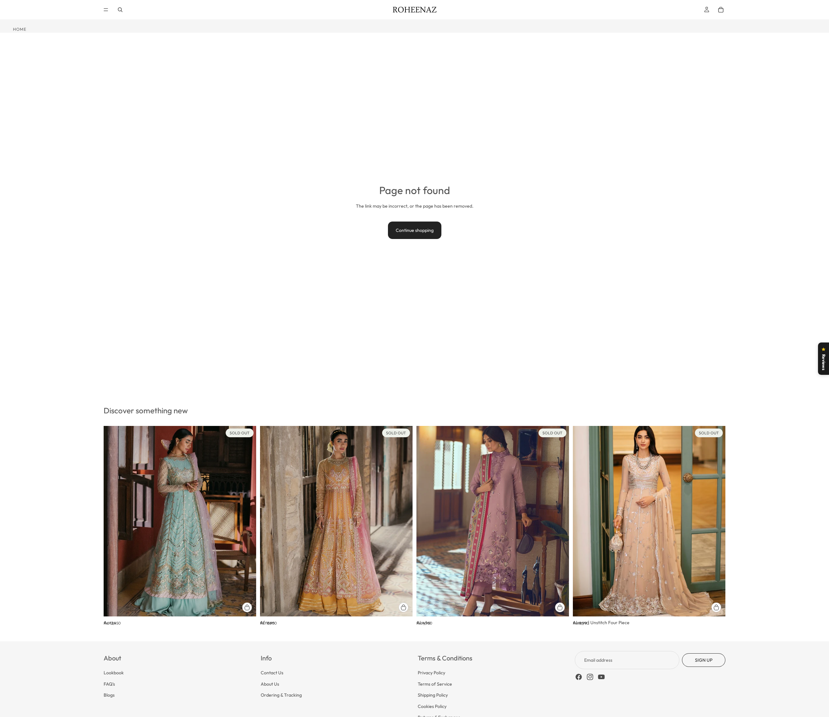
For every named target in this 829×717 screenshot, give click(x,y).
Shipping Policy (433, 695)
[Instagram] (590, 677)
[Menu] (106, 9)
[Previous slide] (113, 521)
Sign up (703, 660)
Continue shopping (415, 230)
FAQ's (109, 684)
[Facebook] (579, 677)
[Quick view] (247, 607)
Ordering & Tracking (281, 695)
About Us (270, 684)
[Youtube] (601, 677)
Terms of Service (435, 684)
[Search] (120, 10)
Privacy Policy (431, 673)
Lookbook (114, 673)
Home (20, 29)
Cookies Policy (432, 706)
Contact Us (272, 673)
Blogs (109, 695)
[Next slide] (246, 521)
